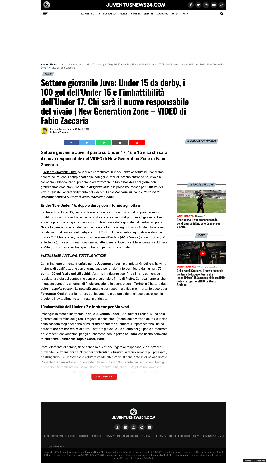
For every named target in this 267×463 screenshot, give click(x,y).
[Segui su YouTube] (149, 427)
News (53, 64)
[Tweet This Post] (87, 142)
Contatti (83, 436)
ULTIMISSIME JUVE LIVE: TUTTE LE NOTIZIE (73, 255)
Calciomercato (86, 13)
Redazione (96, 436)
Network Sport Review (213, 436)
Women (123, 13)
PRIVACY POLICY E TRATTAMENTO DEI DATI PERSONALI (128, 436)
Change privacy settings (254, 461)
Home (44, 64)
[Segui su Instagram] (133, 427)
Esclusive (148, 13)
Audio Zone (162, 13)
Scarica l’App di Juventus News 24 (59, 436)
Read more (103, 376)
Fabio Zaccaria (61, 132)
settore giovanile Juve (60, 172)
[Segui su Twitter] (125, 427)
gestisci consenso (56, 446)
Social (175, 13)
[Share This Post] (104, 142)
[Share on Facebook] (71, 142)
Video (185, 13)
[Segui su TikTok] (141, 427)
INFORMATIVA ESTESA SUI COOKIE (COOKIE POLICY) (177, 436)
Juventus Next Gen (107, 13)
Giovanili (135, 13)
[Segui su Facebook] (117, 427)
